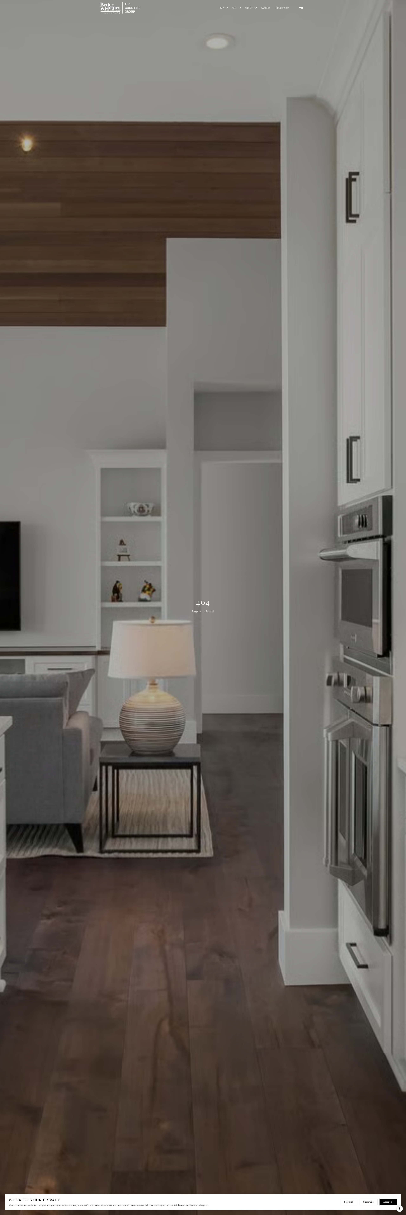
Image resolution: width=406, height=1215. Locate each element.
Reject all (348, 1202)
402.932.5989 (282, 8)
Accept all (388, 1202)
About (249, 8)
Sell (234, 8)
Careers (266, 8)
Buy (222, 8)
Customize (368, 1202)
